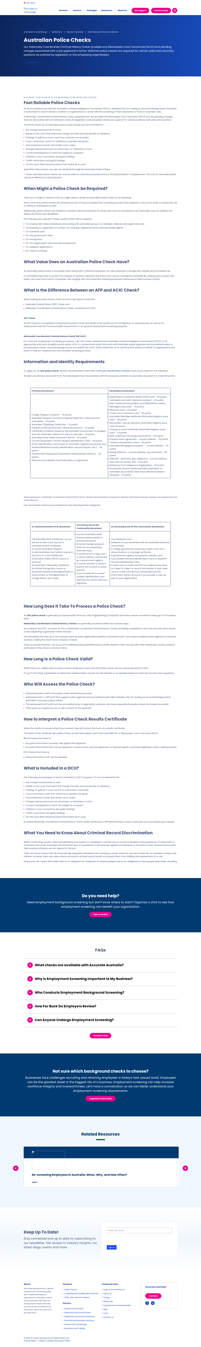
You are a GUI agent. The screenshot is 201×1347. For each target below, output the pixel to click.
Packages (92, 10)
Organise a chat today (100, 1098)
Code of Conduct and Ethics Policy (54, 1340)
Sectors (77, 10)
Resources (106, 10)
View (34, 1182)
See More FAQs (101, 1035)
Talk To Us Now (100, 914)
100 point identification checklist (114, 370)
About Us (122, 10)
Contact (153, 1296)
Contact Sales (161, 10)
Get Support (140, 10)
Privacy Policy (30, 1340)
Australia (30, 3)
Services (63, 10)
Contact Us (33, 62)
